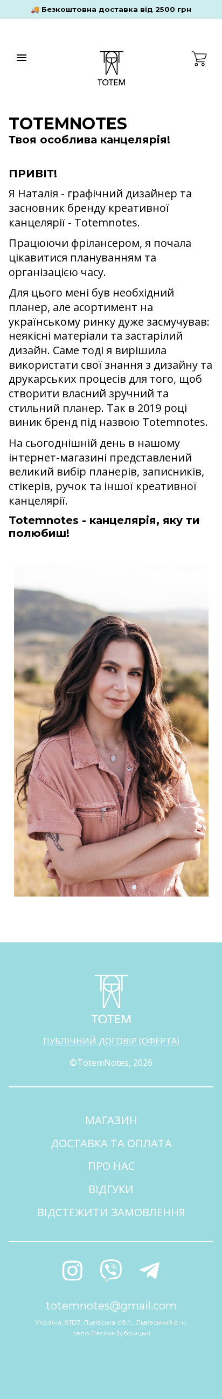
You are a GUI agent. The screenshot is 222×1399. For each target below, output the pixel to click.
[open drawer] (21, 58)
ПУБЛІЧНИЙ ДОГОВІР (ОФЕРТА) (111, 1041)
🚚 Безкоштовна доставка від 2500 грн (111, 9)
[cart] (199, 59)
